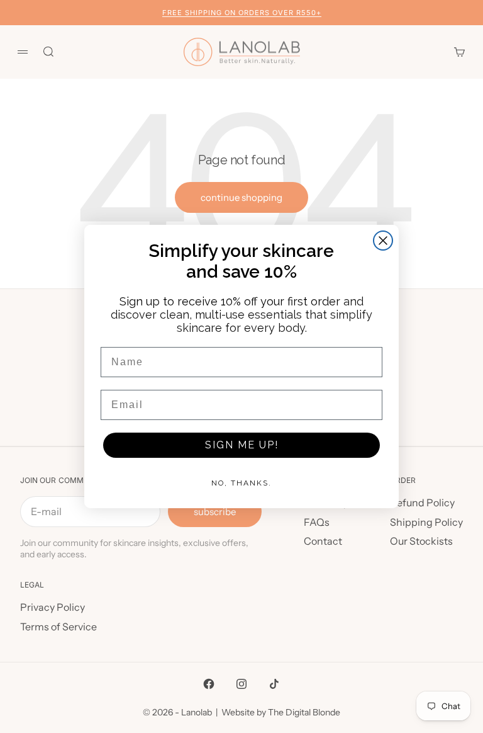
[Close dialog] (383, 240)
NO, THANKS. (241, 483)
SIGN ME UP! (242, 445)
